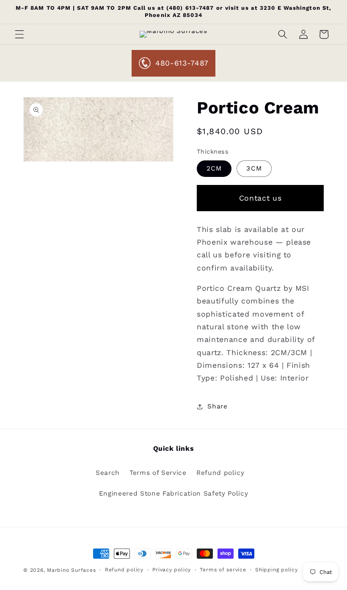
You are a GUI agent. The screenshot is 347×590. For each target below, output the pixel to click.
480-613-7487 (182, 63)
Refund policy (220, 473)
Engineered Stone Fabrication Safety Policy (173, 493)
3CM (254, 168)
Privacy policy (171, 570)
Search (108, 473)
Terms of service (223, 570)
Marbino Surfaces (71, 570)
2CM (214, 168)
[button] (19, 34)
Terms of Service (158, 473)
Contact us (260, 198)
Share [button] (217, 406)
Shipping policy (276, 570)
